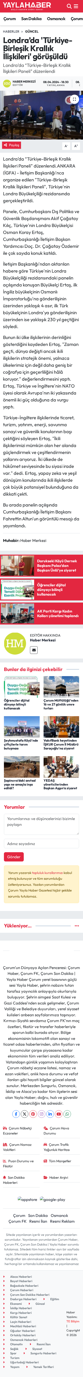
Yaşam (14, 1367)
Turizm (14, 1358)
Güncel (32, 31)
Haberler (11, 31)
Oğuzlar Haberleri (22, 1331)
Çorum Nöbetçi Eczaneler (17, 1130)
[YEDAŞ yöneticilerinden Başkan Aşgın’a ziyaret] (61, 766)
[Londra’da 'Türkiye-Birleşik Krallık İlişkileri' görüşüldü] (41, 115)
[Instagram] (41, 1114)
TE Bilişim (72, 1321)
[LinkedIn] (50, 1114)
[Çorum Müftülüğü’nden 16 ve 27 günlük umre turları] (61, 686)
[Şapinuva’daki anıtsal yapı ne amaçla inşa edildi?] (22, 766)
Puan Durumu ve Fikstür (18, 1163)
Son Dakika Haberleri (14, 1180)
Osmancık (56, 18)
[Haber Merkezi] (15, 642)
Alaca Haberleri (20, 1276)
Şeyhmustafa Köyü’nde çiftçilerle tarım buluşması (21, 744)
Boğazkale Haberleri (23, 1285)
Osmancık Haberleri (23, 1340)
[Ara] (69, 6)
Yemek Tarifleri (43, 1367)
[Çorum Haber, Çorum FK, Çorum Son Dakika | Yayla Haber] (27, 6)
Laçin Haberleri (20, 1322)
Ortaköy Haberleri (22, 1335)
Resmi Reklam (62, 1221)
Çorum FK (18, 1221)
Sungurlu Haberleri (43, 1353)
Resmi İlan (38, 1221)
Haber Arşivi (58, 1177)
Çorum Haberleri (21, 1290)
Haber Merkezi (43, 640)
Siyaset (37, 1349)
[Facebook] (16, 1114)
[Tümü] (77, 925)
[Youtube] (58, 1114)
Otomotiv (16, 1344)
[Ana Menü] (76, 6)
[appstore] (27, 1199)
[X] (24, 1114)
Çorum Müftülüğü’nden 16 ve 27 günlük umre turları (61, 704)
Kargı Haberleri (20, 1313)
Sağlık (13, 1349)
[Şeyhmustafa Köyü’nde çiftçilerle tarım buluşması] (22, 726)
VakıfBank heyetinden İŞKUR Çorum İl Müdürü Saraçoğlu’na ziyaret (61, 744)
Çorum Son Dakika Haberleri (29, 1294)
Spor (13, 1353)
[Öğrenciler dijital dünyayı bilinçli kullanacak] (22, 686)
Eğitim (54, 1299)
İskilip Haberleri (20, 1308)
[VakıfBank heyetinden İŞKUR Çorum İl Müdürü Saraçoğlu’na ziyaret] (61, 726)
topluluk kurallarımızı (48, 872)
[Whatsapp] (67, 1114)
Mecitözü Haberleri (22, 1326)
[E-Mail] (34, 650)
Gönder (14, 856)
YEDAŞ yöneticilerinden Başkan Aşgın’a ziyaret (60, 784)
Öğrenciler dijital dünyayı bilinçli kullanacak (17, 704)
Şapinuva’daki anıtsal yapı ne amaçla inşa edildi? (20, 784)
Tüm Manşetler (60, 1161)
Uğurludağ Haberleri (24, 1362)
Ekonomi (15, 1304)
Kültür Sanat (18, 1317)
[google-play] (52, 1199)
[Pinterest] (33, 1114)
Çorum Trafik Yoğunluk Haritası (57, 1147)
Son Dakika (31, 18)
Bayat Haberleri (20, 1281)
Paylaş (14, 145)
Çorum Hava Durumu (56, 1130)
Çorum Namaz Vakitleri (17, 1147)
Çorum (9, 18)
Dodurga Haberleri (22, 1299)
